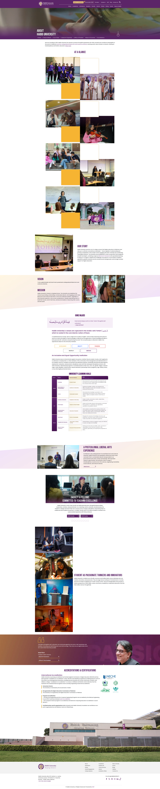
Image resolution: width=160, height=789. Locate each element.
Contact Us (115, 2)
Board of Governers (90, 37)
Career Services (102, 767)
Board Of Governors (44, 656)
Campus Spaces (88, 771)
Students (88, 6)
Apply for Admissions (78, 2)
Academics (75, 6)
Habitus (114, 769)
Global (102, 6)
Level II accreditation (65, 699)
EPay (111, 2)
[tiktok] (120, 779)
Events (111, 6)
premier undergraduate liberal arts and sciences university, (72, 44)
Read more (86, 466)
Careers (103, 2)
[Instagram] (112, 779)
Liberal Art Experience (67, 37)
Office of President (78, 37)
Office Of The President (45, 660)
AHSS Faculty (71, 516)
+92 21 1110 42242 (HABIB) (44, 781)
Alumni (98, 6)
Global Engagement (89, 769)
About (69, 6)
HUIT (108, 2)
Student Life (101, 765)
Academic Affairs (103, 771)
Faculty (93, 6)
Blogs (113, 767)
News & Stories (115, 763)
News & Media (117, 6)
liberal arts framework (104, 256)
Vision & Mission (47, 37)
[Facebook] (106, 779)
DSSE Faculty (84, 516)
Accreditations (101, 37)
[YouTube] (115, 779)
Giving (107, 6)
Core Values (56, 37)
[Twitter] (109, 779)
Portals (96, 2)
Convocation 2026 (89, 2)
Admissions (82, 6)
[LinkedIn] (117, 779)
